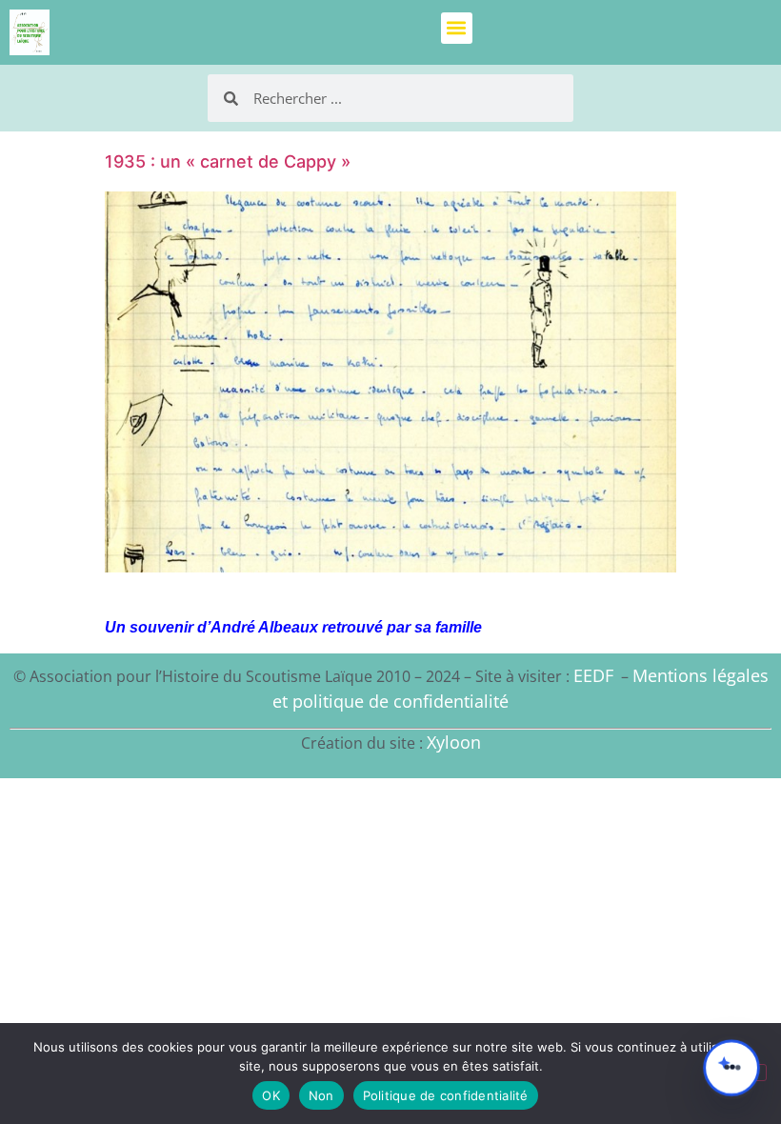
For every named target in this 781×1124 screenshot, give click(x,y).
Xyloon (454, 742)
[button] (456, 28)
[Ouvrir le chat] (731, 1067)
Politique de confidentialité (446, 1095)
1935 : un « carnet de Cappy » (227, 161)
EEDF (593, 675)
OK (271, 1095)
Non (321, 1095)
